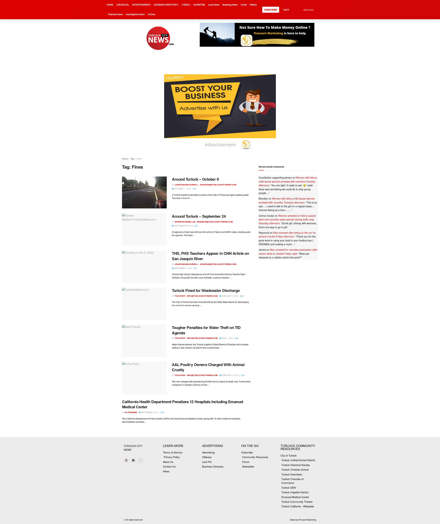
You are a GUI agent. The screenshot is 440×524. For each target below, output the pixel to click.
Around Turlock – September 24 (199, 216)
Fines (139, 158)
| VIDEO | (186, 5)
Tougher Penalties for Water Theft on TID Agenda (206, 330)
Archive (151, 14)
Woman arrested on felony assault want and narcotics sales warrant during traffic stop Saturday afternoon (287, 219)
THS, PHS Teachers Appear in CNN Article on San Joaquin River (210, 255)
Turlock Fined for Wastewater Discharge (206, 290)
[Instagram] (126, 460)
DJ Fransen (131, 412)
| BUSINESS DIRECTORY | (166, 5)
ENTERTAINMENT (141, 5)
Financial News (115, 14)
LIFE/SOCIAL (122, 5)
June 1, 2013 (227, 338)
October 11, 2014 (182, 188)
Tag (132, 158)
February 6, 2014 (229, 295)
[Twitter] (140, 460)
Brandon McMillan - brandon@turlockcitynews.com (204, 221)
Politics (253, 5)
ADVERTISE (199, 5)
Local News (213, 5)
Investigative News (135, 14)
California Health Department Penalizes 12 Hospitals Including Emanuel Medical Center (182, 404)
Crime (244, 5)
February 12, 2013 (230, 375)
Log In (286, 9)
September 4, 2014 (182, 268)
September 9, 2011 (149, 412)
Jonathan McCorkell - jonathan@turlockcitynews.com (205, 184)
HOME (110, 5)
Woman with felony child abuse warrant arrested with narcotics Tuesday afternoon (288, 181)
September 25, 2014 (183, 225)
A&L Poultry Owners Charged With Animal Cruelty (208, 367)
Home (125, 158)
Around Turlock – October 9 (195, 179)
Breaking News (230, 5)
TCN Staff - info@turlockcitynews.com (196, 296)
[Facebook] (133, 460)
